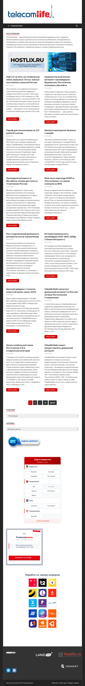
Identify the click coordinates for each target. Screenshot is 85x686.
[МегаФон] (42, 593)
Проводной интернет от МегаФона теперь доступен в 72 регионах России (22, 181)
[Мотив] (42, 623)
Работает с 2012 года (59, 683)
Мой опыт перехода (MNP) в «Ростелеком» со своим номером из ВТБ (59, 181)
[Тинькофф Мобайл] (52, 582)
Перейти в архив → (24, 558)
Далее (52, 403)
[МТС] (32, 582)
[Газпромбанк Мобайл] (42, 613)
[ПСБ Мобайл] (32, 623)
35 (45, 403)
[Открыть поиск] (76, 25)
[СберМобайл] (52, 613)
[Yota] (32, 603)
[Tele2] (42, 582)
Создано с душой (73, 683)
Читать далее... (12, 118)
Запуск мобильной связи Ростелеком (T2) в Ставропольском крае (19, 348)
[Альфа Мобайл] (52, 593)
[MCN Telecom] (52, 603)
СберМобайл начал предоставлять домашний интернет (58, 348)
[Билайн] (32, 593)
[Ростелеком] (42, 603)
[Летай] (52, 623)
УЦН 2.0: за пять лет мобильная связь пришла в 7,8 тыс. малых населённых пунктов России (22, 79)
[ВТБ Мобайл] (32, 613)
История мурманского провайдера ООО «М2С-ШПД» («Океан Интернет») (60, 236)
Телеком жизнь (28, 683)
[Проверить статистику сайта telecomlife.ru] (10, 653)
